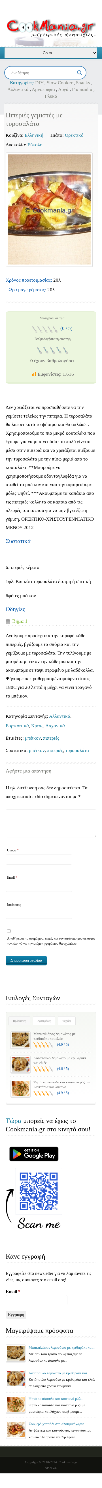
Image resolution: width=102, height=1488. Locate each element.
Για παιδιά (82, 89)
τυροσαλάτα (77, 750)
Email (12, 877)
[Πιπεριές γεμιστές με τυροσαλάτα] (49, 209)
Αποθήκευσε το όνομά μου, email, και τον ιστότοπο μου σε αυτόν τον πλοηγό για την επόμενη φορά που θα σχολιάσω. (51, 940)
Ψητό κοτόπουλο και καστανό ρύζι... (56, 1398)
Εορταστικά (17, 725)
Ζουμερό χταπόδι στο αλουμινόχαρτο (56, 1424)
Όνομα (13, 850)
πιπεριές (51, 738)
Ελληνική (34, 135)
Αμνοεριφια (43, 89)
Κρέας (37, 725)
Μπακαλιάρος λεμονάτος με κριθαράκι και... (62, 1347)
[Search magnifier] (80, 73)
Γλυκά (51, 96)
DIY (39, 82)
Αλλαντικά (18, 89)
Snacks (83, 82)
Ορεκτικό (74, 135)
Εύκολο (34, 144)
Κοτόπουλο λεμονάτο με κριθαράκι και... (59, 1373)
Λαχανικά (55, 725)
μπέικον (33, 738)
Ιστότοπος (14, 905)
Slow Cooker (60, 82)
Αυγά (63, 89)
